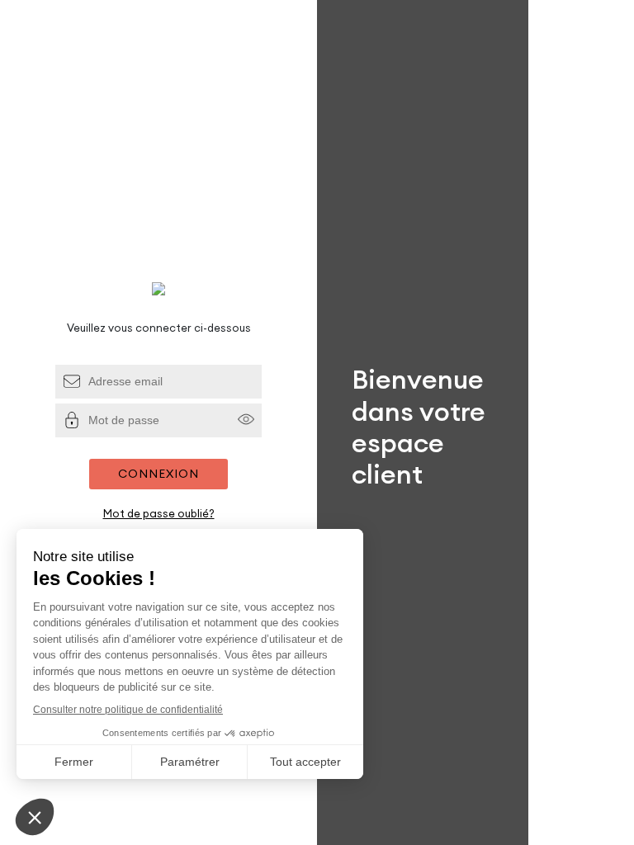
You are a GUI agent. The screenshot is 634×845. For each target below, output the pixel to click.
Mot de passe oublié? (159, 513)
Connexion (158, 473)
